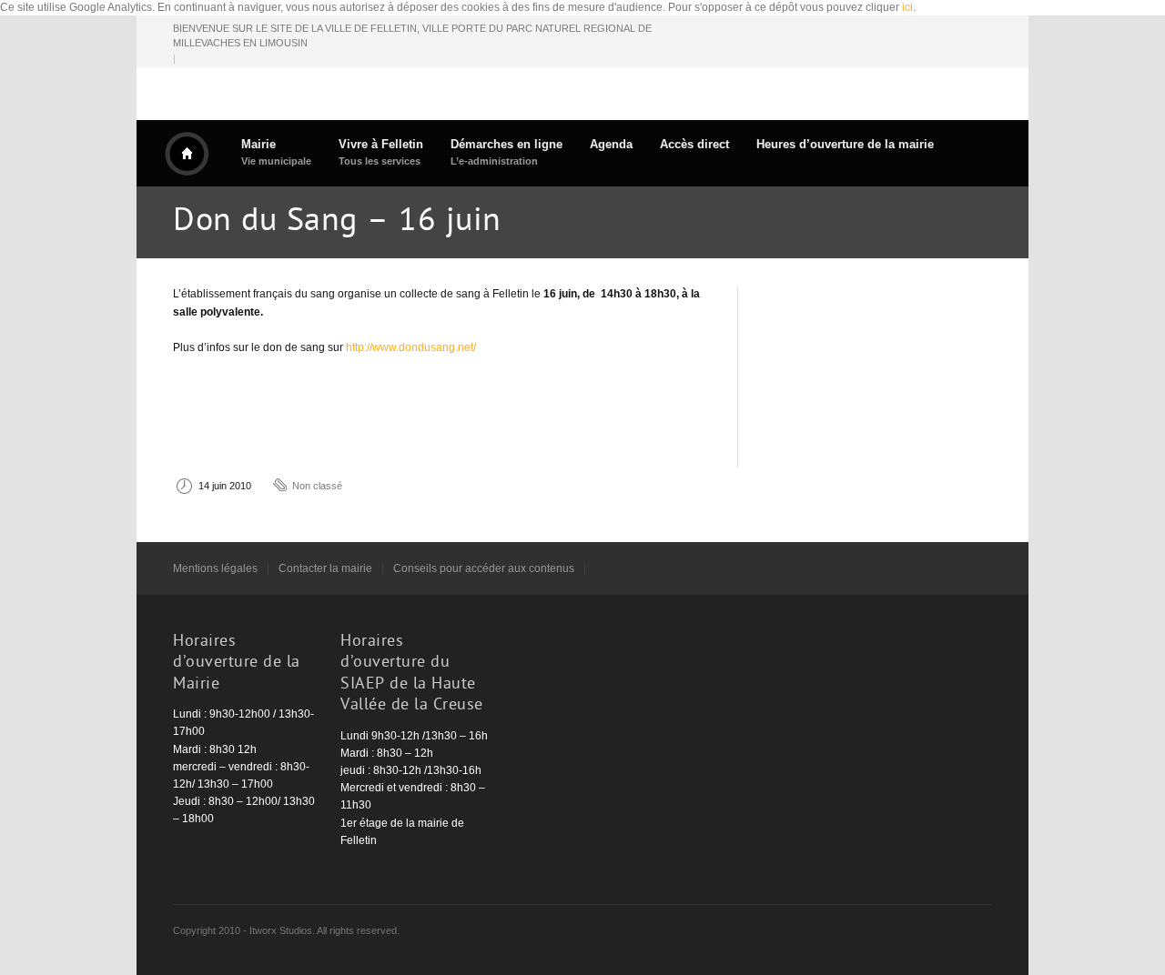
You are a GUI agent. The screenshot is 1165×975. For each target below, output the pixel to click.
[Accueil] (186, 153)
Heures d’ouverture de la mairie (845, 144)
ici (907, 7)
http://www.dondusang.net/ (411, 347)
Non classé (317, 485)
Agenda (611, 144)
